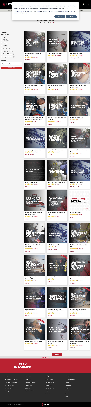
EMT (6, 46)
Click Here (53, 23)
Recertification (9, 54)
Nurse (6, 48)
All (5, 37)
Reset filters (11, 67)
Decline (71, 16)
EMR (5, 43)
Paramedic (8, 51)
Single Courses (9, 57)
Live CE (80, 10)
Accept (60, 16)
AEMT (6, 40)
